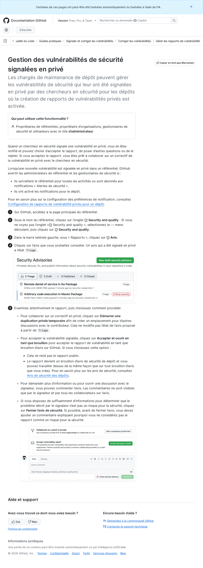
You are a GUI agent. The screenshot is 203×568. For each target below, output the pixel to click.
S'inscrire (25, 30)
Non (34, 521)
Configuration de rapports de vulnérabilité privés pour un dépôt (56, 204)
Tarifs (86, 553)
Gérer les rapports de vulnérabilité (178, 41)
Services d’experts (105, 553)
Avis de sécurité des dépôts (48, 375)
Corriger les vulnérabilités (134, 41)
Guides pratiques (50, 41)
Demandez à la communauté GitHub (130, 520)
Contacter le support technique (127, 526)
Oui (18, 521)
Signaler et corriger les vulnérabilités (89, 41)
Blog (123, 553)
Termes (42, 553)
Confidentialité (59, 553)
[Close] (192, 6)
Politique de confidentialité (22, 528)
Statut (76, 553)
